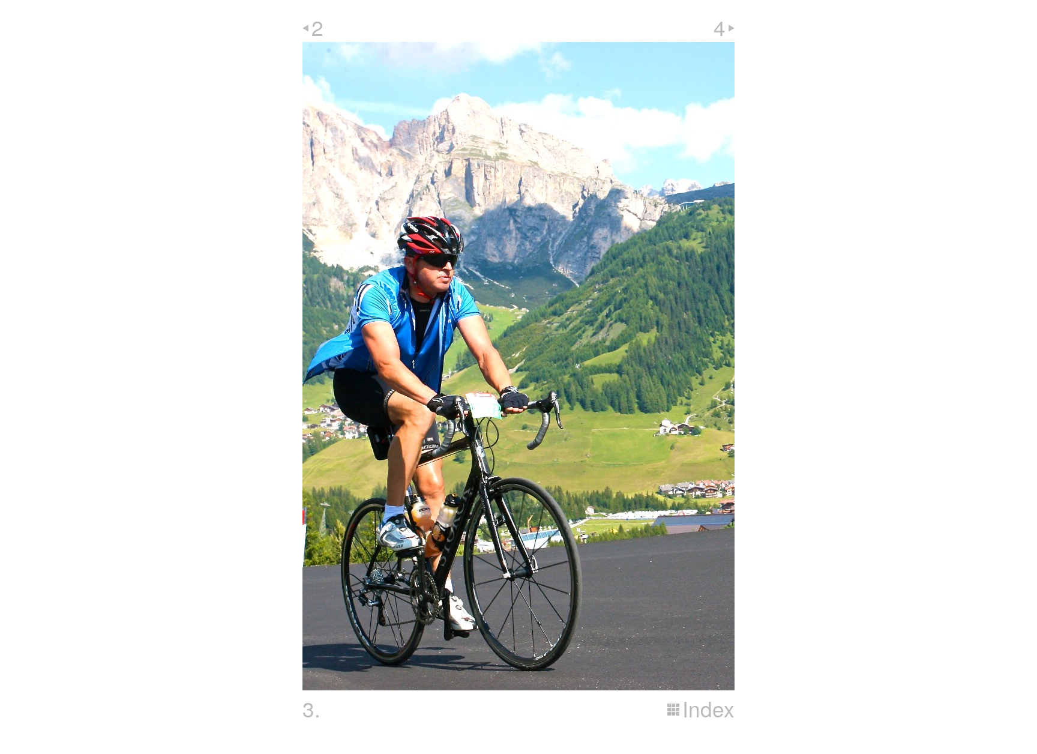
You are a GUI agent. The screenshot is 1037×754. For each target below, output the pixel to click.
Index (708, 708)
